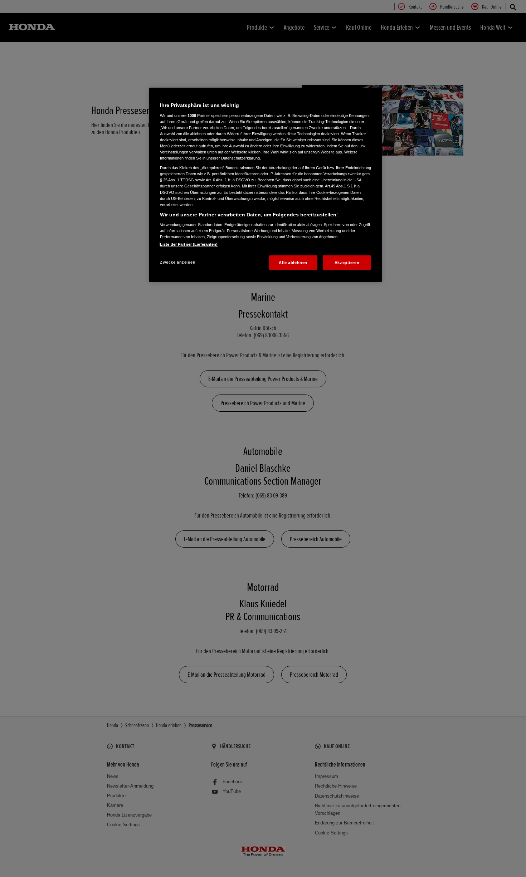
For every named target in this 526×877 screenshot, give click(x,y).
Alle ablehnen (293, 262)
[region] (265, 185)
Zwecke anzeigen (178, 262)
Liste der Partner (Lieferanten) (189, 244)
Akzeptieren (347, 262)
